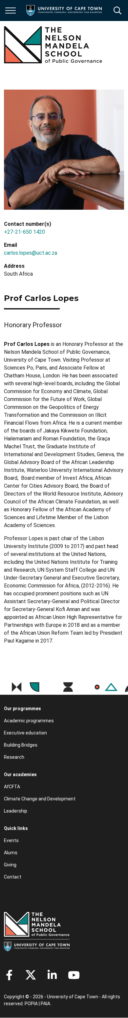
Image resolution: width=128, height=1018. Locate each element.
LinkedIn (52, 975)
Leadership (15, 811)
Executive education (25, 732)
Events (11, 840)
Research (14, 757)
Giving (10, 864)
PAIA (45, 1003)
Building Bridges (20, 745)
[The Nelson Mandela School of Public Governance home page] (53, 45)
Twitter (30, 975)
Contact (12, 877)
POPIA (31, 1003)
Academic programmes (29, 720)
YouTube (74, 975)
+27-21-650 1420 (24, 232)
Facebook (9, 975)
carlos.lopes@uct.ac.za (30, 253)
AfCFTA (12, 786)
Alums (10, 852)
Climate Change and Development (39, 798)
